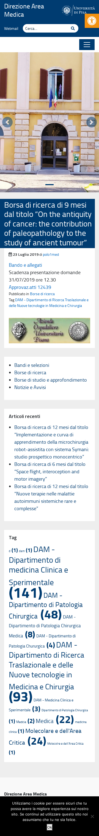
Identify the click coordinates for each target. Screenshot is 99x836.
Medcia (25, 721)
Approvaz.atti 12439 (30, 287)
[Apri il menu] (87, 44)
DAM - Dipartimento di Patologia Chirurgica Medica (45, 626)
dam (25, 551)
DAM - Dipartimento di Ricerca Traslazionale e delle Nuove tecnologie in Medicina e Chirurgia (49, 302)
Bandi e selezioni (31, 365)
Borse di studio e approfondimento (50, 379)
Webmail (11, 28)
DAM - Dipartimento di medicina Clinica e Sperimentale (38, 571)
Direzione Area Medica (24, 10)
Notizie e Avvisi (30, 387)
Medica (55, 721)
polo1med (51, 254)
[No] (92, 816)
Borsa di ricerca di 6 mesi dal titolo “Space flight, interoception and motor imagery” (50, 471)
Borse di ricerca (42, 293)
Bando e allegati (25, 265)
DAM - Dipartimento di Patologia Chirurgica (46, 605)
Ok (49, 827)
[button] (92, 21)
